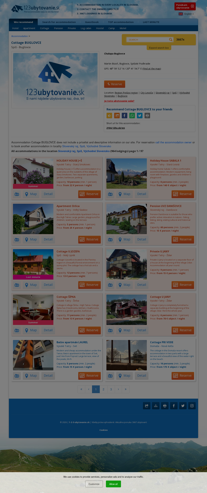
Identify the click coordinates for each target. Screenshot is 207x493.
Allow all (113, 484)
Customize (94, 484)
